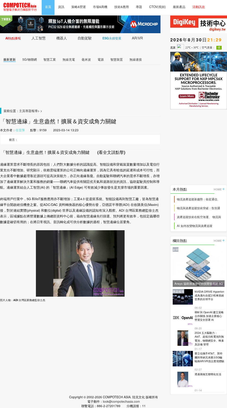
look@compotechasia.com (121, 401)
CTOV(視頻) (157, 6)
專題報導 (31, 110)
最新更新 (9, 59)
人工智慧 (38, 38)
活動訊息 (198, 6)
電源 (101, 59)
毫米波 (86, 59)
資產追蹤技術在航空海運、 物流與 (199, 217)
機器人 (61, 38)
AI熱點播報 (13, 38)
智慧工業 (49, 59)
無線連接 (135, 59)
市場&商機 (100, 6)
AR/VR (137, 38)
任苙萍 (20, 130)
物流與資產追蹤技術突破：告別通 (198, 208)
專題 (139, 6)
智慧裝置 (116, 59)
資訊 (61, 6)
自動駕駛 (85, 38)
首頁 (48, 6)
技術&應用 (121, 6)
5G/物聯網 (29, 59)
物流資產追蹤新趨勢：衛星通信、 (198, 199)
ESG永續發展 (111, 38)
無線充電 (69, 59)
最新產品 (179, 6)
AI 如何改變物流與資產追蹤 (194, 226)
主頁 (22, 110)
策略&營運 (78, 6)
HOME (218, 189)
